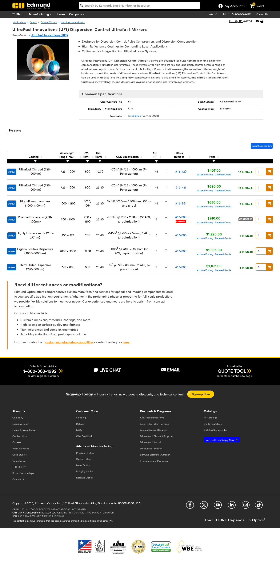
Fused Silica (134, 115)
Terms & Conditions (59, 509)
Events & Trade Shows (24, 429)
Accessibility (79, 509)
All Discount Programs (152, 417)
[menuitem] (21, 14)
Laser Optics (83, 465)
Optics (33, 22)
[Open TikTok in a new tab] (258, 506)
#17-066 (180, 235)
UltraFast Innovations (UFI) (49, 35)
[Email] (257, 21)
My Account (233, 6)
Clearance (180, 221)
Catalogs (210, 417)
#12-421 (180, 187)
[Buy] (269, 171)
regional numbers (48, 376)
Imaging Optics (84, 471)
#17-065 (180, 267)
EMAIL (173, 369)
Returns (80, 423)
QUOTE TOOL (232, 371)
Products (15, 130)
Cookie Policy (38, 509)
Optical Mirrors (49, 22)
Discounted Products (151, 448)
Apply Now (220, 439)
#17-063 (180, 251)
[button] (244, 14)
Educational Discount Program (156, 436)
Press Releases (20, 448)
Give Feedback (84, 436)
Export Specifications (262, 145)
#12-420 (180, 171)
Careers (16, 442)
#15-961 (180, 203)
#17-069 (180, 217)
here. (126, 342)
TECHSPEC (19, 466)
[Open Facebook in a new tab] (190, 506)
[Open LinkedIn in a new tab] (231, 506)
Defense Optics (84, 477)
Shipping (81, 417)
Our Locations (19, 436)
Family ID (236, 21)
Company (76, 14)
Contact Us (262, 14)
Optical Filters (83, 458)
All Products (19, 22)
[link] (258, 3)
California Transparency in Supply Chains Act (38, 515)
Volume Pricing (205, 174)
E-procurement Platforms (154, 460)
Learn (61, 14)
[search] (139, 5)
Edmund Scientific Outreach (155, 454)
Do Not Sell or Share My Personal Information (87, 512)
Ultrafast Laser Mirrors (73, 22)
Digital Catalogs (213, 423)
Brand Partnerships (23, 473)
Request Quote (223, 174)
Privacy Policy (20, 509)
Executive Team (20, 423)
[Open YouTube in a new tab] (217, 506)
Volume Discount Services (153, 429)
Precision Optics (85, 452)
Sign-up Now (200, 394)
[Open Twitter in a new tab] (203, 506)
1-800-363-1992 (243, 14)
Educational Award (150, 442)
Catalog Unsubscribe (215, 429)
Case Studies (19, 454)
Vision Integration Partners (154, 423)
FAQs (79, 429)
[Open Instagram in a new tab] (245, 506)
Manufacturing (39, 14)
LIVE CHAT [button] (110, 370)
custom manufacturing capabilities (69, 342)
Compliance (19, 460)
